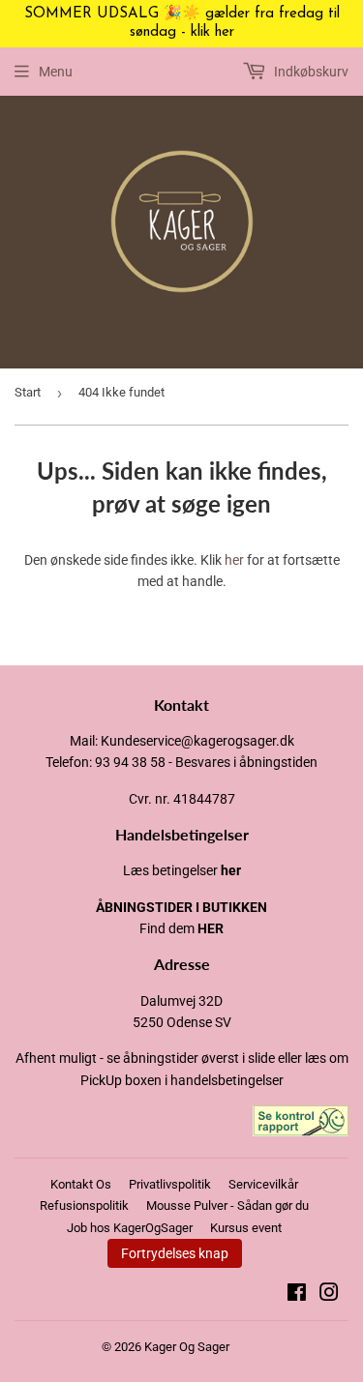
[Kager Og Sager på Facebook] (297, 1295)
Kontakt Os (80, 1184)
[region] (181, 24)
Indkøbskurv (309, 71)
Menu (56, 71)
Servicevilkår (263, 1184)
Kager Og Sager (186, 1346)
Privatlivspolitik (170, 1184)
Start (28, 392)
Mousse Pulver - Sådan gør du (227, 1205)
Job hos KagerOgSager (130, 1227)
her (234, 560)
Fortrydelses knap (174, 1253)
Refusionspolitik (84, 1205)
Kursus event (246, 1227)
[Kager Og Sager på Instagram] (329, 1295)
